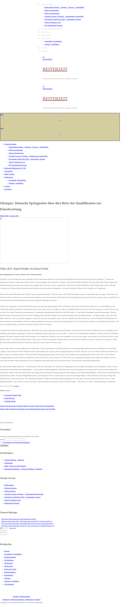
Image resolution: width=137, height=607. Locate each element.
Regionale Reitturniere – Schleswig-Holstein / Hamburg (23, 469)
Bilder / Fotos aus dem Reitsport (15, 466)
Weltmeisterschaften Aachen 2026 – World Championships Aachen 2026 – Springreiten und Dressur (26, 521)
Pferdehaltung (9, 560)
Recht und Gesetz (10, 569)
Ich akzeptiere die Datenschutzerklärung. (16, 442)
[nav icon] (119, 139)
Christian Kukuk (10, 401)
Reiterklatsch (8, 575)
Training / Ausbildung (11, 581)
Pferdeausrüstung (10, 557)
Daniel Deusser (9, 398)
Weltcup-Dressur (10, 491)
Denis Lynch (12, 528)
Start (1, 115)
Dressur (7, 551)
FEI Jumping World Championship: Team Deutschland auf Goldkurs (18, 519)
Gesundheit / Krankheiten (13, 554)
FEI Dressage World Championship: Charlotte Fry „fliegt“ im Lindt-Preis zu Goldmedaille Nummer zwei (27, 526)
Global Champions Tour (12, 500)
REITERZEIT (55, 69)
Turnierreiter (8, 463)
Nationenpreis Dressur (11, 503)
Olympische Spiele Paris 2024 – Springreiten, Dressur (22, 497)
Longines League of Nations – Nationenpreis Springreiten (23, 494)
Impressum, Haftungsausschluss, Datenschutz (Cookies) (21, 599)
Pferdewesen (8, 566)
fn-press (17, 386)
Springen (7, 578)
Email (2, 439)
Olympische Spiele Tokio (12, 395)
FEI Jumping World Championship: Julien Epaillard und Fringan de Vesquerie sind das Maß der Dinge (27, 523)
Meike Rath (4, 216)
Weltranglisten (9, 485)
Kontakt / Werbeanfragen (21, 596)
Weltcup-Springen (10, 488)
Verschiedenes (9, 584)
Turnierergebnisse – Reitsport (14, 460)
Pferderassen (8, 563)
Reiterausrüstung (10, 572)
